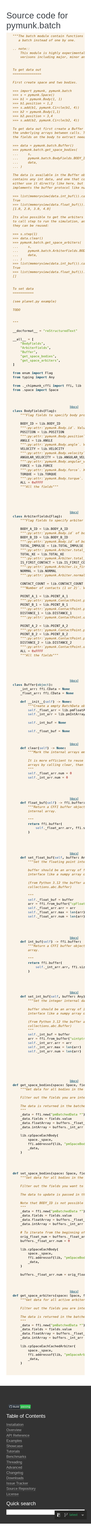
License (12, 1494)
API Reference (17, 1435)
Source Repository (21, 1489)
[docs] (74, 407)
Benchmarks (16, 1457)
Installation (14, 1425)
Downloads (15, 1478)
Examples (14, 1441)
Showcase (14, 1446)
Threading (14, 1462)
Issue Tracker (17, 1483)
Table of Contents (26, 1416)
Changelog (14, 1473)
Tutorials (13, 1451)
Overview (13, 1430)
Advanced (14, 1467)
